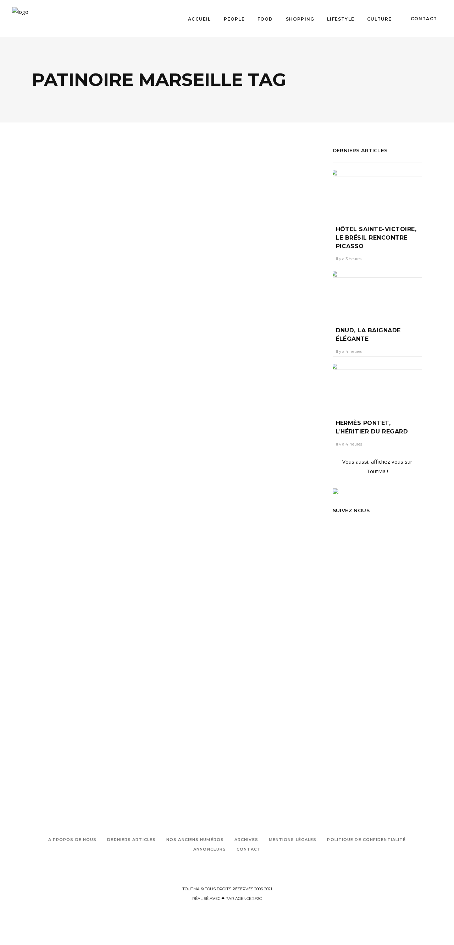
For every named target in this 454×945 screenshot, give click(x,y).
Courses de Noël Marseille (57, 706)
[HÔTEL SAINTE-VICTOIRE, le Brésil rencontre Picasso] (377, 192)
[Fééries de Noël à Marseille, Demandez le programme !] (102, 187)
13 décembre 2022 (239, 282)
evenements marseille (226, 375)
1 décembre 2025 (88, 269)
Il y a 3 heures (348, 258)
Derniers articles (131, 839)
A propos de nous (72, 839)
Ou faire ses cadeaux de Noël (60, 735)
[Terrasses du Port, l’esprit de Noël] (102, 501)
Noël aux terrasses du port (70, 725)
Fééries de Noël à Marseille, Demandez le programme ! (94, 252)
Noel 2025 (62, 345)
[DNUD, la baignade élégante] (377, 293)
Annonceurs (209, 849)
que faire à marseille (202, 395)
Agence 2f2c (248, 898)
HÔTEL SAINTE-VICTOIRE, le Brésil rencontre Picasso (376, 238)
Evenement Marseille (53, 716)
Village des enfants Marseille (60, 365)
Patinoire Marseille (70, 355)
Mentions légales (293, 839)
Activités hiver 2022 (202, 356)
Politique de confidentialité (366, 839)
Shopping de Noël (50, 765)
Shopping (74, 550)
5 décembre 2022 (88, 593)
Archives (246, 839)
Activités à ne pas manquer (210, 346)
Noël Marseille (196, 385)
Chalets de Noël (67, 696)
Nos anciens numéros (195, 839)
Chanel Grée (50, 269)
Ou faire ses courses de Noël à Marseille (65, 745)
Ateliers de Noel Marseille (56, 325)
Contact (249, 849)
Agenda (49, 227)
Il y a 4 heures (349, 351)
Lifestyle (74, 227)
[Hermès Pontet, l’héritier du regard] (377, 386)
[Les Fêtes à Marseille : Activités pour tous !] (252, 194)
